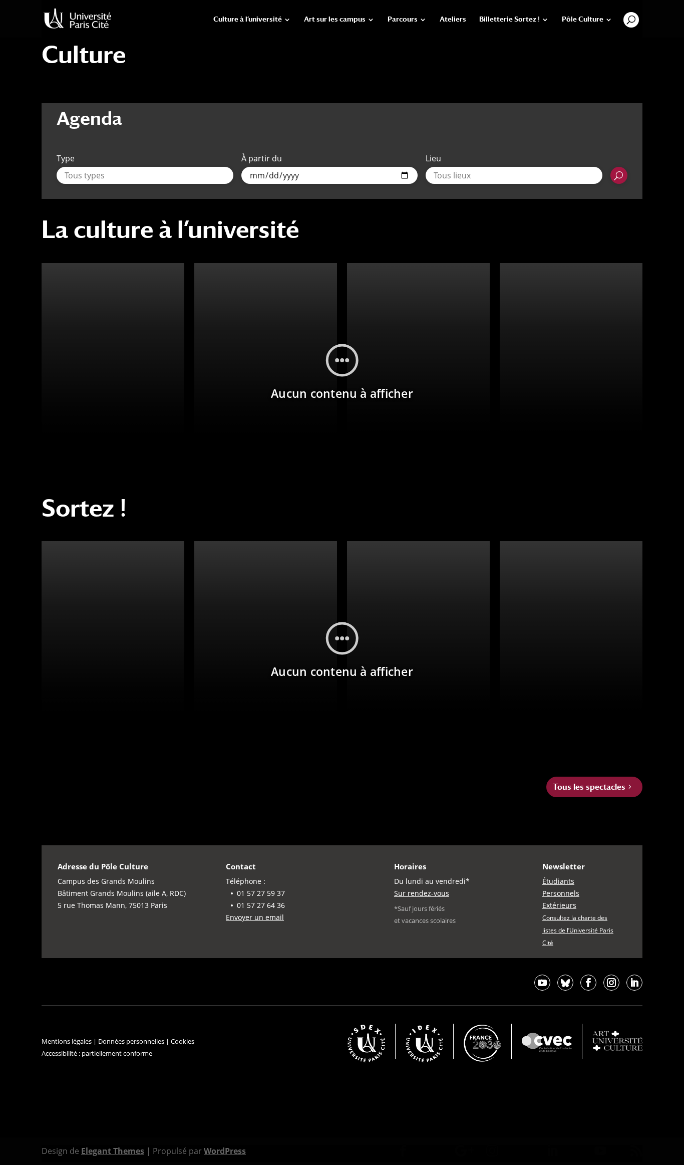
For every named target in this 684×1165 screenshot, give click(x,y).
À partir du (261, 158)
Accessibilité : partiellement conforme (97, 1053)
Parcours (403, 19)
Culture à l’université (247, 19)
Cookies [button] (182, 1041)
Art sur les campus (335, 19)
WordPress (225, 1150)
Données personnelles (131, 1041)
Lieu (433, 158)
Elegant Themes (112, 1150)
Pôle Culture (582, 19)
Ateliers (453, 19)
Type (66, 158)
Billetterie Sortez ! (509, 19)
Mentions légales (67, 1041)
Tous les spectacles (589, 787)
